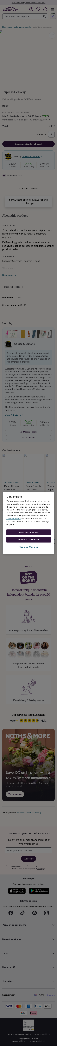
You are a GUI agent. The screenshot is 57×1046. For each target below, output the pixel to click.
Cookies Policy (13, 518)
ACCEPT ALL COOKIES (28, 532)
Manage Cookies (28, 547)
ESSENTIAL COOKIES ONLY (28, 539)
